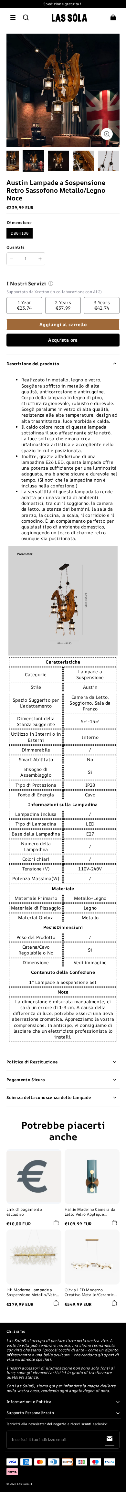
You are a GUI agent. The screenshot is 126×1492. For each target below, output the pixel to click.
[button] (12, 17)
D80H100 (19, 233)
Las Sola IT (25, 1484)
